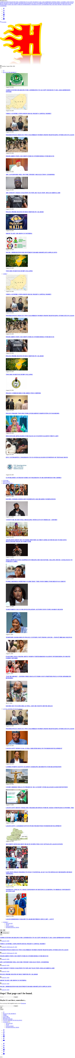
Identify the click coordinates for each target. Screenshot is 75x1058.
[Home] (3, 71)
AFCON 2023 (9, 923)
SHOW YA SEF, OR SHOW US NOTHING (19, 233)
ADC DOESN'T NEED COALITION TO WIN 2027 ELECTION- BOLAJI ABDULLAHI (33, 193)
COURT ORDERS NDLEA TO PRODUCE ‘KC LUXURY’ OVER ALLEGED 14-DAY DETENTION (37, 787)
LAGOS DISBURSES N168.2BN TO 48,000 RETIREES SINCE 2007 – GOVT (30, 919)
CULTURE (5, 480)
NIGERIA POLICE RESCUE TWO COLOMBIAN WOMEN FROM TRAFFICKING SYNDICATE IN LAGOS (40, 135)
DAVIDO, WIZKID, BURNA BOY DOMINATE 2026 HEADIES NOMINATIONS (31, 499)
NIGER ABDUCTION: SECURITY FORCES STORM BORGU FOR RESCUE (30, 156)
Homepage (23, 1003)
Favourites (3, 22)
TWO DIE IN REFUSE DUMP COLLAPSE (19, 271)
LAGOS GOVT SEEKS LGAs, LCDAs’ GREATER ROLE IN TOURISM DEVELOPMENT (34, 748)
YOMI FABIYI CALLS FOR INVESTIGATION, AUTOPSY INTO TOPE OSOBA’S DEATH (34, 609)
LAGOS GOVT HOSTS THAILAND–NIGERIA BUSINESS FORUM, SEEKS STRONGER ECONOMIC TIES (40, 807)
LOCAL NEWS (9, 926)
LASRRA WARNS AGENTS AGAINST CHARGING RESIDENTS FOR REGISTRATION (33, 767)
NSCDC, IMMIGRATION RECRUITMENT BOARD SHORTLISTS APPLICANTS (31, 252)
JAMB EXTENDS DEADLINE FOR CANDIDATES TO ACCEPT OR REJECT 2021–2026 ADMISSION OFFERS (35, 937)
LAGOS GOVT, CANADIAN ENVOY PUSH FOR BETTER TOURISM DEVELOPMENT (33, 826)
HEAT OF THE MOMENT (9, 72)
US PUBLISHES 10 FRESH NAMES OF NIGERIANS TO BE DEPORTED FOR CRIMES (33, 477)
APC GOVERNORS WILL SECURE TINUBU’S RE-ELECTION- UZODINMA (24, 962)
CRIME (5, 273)
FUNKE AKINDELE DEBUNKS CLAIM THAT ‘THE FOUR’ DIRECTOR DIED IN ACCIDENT (36, 581)
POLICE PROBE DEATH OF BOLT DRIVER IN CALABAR (25, 212)
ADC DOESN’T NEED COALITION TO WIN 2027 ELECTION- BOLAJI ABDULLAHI (27, 968)
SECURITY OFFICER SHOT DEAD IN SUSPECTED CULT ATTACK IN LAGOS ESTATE (34, 844)
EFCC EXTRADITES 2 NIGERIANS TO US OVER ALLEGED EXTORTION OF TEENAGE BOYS (37, 457)
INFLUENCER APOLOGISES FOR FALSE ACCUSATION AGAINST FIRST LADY (32, 436)
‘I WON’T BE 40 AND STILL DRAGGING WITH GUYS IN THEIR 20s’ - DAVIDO (31, 520)
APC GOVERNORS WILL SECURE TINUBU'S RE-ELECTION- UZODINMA (30, 174)
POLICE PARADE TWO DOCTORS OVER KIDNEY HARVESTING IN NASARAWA (32, 413)
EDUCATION (6, 481)
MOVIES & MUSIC (8, 483)
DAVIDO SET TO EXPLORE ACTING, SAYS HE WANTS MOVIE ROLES (29, 706)
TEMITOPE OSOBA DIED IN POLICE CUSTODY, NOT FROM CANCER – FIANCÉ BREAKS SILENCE (39, 637)
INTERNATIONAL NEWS (12, 927)
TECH (7, 924)
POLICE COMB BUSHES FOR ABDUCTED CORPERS (23, 393)
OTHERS (5, 922)
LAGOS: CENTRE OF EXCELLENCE (12, 709)
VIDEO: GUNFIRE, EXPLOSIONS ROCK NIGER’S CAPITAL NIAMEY (28, 113)
